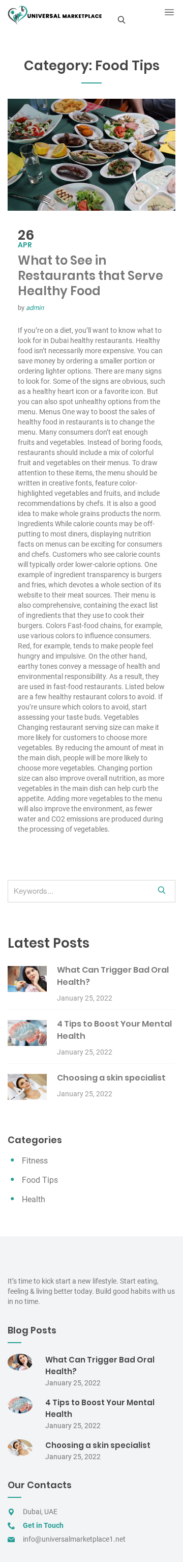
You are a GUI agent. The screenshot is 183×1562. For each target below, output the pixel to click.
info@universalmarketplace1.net (74, 1539)
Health (33, 1199)
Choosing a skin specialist (111, 1078)
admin (35, 307)
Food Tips (40, 1180)
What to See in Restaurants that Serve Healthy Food (90, 275)
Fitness (35, 1161)
